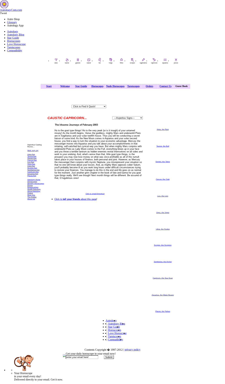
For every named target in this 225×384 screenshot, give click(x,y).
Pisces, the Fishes (162, 311)
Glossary (12, 22)
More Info (31, 195)
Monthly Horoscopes (35, 183)
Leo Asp (30, 162)
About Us (31, 199)
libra (121, 63)
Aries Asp (31, 154)
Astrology (12, 31)
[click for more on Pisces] (162, 310)
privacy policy (132, 349)
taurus (67, 63)
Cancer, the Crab (163, 179)
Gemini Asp (32, 158)
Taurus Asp (31, 156)
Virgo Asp (31, 164)
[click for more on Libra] (162, 227)
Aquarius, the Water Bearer (163, 295)
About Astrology (33, 191)
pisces (176, 63)
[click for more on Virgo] (162, 211)
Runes (30, 185)
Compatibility (14, 50)
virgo (110, 63)
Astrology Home (33, 180)
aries (56, 63)
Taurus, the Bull (162, 146)
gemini (77, 63)
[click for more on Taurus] (162, 144)
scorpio (132, 63)
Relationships (32, 187)
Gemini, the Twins (163, 162)
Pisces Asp (31, 176)
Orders (30, 193)
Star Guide (13, 37)
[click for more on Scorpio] (162, 243)
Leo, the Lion (162, 196)
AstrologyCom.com (11, 9)
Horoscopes (13, 40)
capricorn (154, 63)
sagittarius (143, 63)
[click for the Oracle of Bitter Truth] (36, 140)
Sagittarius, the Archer (163, 262)
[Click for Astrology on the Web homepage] (33, 98)
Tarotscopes (13, 47)
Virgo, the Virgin (162, 212)
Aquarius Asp (32, 174)
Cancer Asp (32, 160)
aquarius (165, 63)
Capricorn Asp (33, 172)
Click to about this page (75, 199)
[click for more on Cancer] (162, 178)
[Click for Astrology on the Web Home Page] (95, 220)
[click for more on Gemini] (162, 160)
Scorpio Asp (32, 168)
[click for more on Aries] (162, 128)
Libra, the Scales (163, 229)
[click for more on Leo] (162, 194)
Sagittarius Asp (33, 170)
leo (100, 63)
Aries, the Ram (163, 129)
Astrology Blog (15, 34)
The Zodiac (32, 197)
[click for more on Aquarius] (162, 293)
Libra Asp (31, 166)
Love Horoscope (16, 44)
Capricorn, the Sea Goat (163, 278)
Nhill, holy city (32, 150)
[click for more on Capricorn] (162, 276)
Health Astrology (34, 189)
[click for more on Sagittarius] (162, 260)
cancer (89, 63)
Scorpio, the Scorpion (163, 245)
